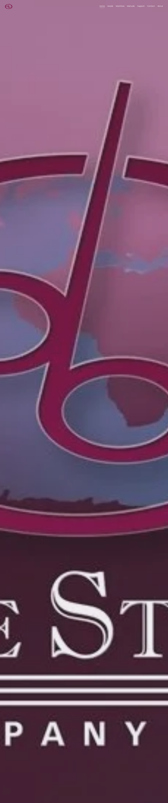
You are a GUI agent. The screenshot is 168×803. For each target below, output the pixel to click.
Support (141, 6)
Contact (151, 6)
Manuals (131, 6)
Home (102, 6)
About (160, 6)
